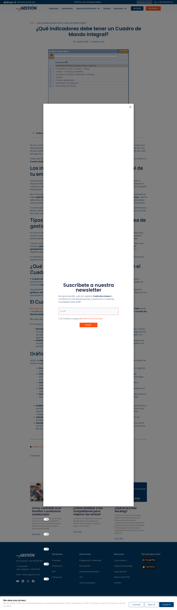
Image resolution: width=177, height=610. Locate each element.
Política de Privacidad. (92, 318)
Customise (136, 604)
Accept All (166, 604)
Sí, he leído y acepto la (81, 318)
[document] (88, 305)
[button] (130, 107)
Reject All (151, 604)
